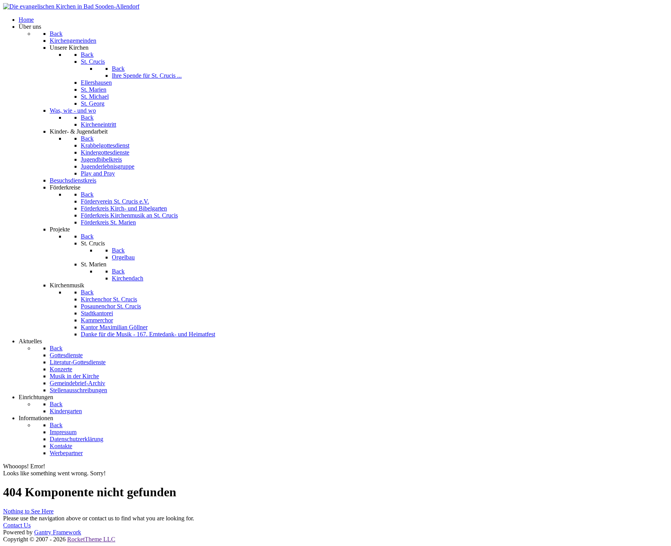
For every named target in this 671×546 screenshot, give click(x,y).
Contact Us (17, 525)
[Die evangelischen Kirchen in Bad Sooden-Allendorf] (71, 6)
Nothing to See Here (28, 511)
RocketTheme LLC (91, 539)
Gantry (57, 532)
